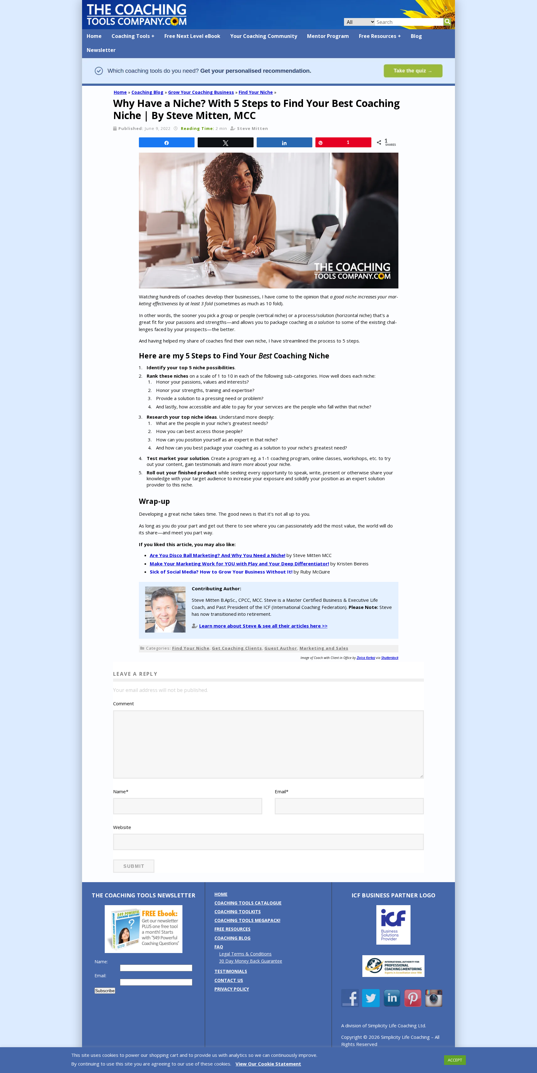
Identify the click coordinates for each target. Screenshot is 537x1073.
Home (94, 36)
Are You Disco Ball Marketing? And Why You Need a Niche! (217, 555)
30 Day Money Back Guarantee (250, 961)
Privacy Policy (231, 989)
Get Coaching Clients (237, 648)
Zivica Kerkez (366, 658)
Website (122, 827)
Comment (123, 703)
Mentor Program (328, 36)
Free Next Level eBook (192, 36)
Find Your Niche (256, 92)
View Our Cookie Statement (268, 1064)
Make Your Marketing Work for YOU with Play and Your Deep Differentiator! (239, 563)
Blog (416, 36)
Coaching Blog (147, 92)
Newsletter (101, 50)
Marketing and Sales (324, 648)
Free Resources (377, 36)
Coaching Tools (131, 36)
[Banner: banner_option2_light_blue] (268, 83)
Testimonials (230, 971)
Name (120, 791)
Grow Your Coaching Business (201, 92)
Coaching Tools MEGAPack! (247, 920)
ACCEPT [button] (455, 1060)
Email (281, 791)
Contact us (228, 980)
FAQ (218, 947)
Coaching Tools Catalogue (248, 903)
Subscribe (105, 990)
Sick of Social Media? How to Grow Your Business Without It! (221, 572)
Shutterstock (389, 658)
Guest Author (280, 648)
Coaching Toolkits (237, 911)
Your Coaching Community (263, 36)
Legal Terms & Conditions (245, 954)
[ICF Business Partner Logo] (393, 943)
